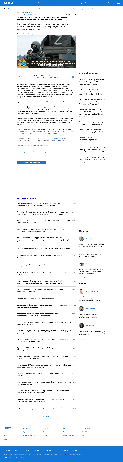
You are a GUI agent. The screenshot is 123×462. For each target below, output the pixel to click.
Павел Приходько (29, 34)
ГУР (46, 102)
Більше (46, 416)
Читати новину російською (26, 14)
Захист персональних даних (68, 450)
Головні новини (88, 73)
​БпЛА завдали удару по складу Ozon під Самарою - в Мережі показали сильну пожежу (91, 82)
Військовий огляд (27, 12)
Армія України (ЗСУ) (46, 152)
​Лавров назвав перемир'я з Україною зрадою (36, 298)
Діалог (18, 12)
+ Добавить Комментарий (32, 162)
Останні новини (26, 198)
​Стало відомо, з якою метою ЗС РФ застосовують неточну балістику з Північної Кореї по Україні (92, 102)
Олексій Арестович (56, 138)
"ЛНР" (63, 152)
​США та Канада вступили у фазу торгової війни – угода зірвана (43, 248)
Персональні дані (49, 450)
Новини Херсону (23, 152)
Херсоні (30, 129)
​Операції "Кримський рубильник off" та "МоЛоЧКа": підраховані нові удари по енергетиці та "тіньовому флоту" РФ (92, 113)
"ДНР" (56, 152)
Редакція (18, 450)
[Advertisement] (46, 179)
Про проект (7, 450)
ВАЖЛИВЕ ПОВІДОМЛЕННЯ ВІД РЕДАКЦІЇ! (33, 146)
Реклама (37, 450)
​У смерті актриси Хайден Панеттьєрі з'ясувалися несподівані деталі (88, 140)
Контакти (27, 450)
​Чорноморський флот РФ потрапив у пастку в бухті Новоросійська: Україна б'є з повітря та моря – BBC (92, 150)
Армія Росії (34, 152)
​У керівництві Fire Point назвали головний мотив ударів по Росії (91, 131)
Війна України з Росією (25, 155)
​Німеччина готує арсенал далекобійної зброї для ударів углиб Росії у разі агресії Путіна (90, 92)
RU (9, 9)
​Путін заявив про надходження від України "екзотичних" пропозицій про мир (92, 160)
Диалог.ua (66, 454)
